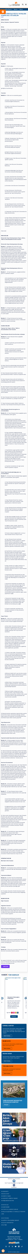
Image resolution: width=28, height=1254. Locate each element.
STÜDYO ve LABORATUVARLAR (10, 1209)
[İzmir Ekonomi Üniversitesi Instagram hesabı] (6, 1246)
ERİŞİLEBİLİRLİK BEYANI (8, 1200)
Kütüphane (6, 1218)
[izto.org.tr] (14, 1180)
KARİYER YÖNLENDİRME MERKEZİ (11, 1220)
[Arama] (22, 4)
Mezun (21, 9)
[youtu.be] (14, 1119)
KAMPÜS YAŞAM (7, 1196)
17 (17, 1012)
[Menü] (26, 4)
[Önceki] (2, 998)
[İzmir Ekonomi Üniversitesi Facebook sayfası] (9, 1246)
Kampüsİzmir (6, 1207)
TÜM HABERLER (13, 975)
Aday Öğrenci (8, 9)
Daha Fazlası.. (7, 1035)
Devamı (13, 1016)
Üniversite (5, 1191)
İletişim (5, 1225)
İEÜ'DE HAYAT (6, 1193)
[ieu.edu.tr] (14, 4)
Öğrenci (16, 9)
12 (15, 1012)
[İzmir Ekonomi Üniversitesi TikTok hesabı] (22, 1246)
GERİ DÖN (5, 966)
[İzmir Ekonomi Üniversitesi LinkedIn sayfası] (18, 1246)
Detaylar (6, 1104)
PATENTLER (5, 1204)
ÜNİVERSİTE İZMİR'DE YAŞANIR (10, 1198)
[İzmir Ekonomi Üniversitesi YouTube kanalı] (15, 1246)
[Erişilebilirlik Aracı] (3, 1250)
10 (13, 1012)
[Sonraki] (25, 998)
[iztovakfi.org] (14, 1185)
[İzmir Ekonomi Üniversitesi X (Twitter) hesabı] (12, 1246)
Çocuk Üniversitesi (8, 1222)
